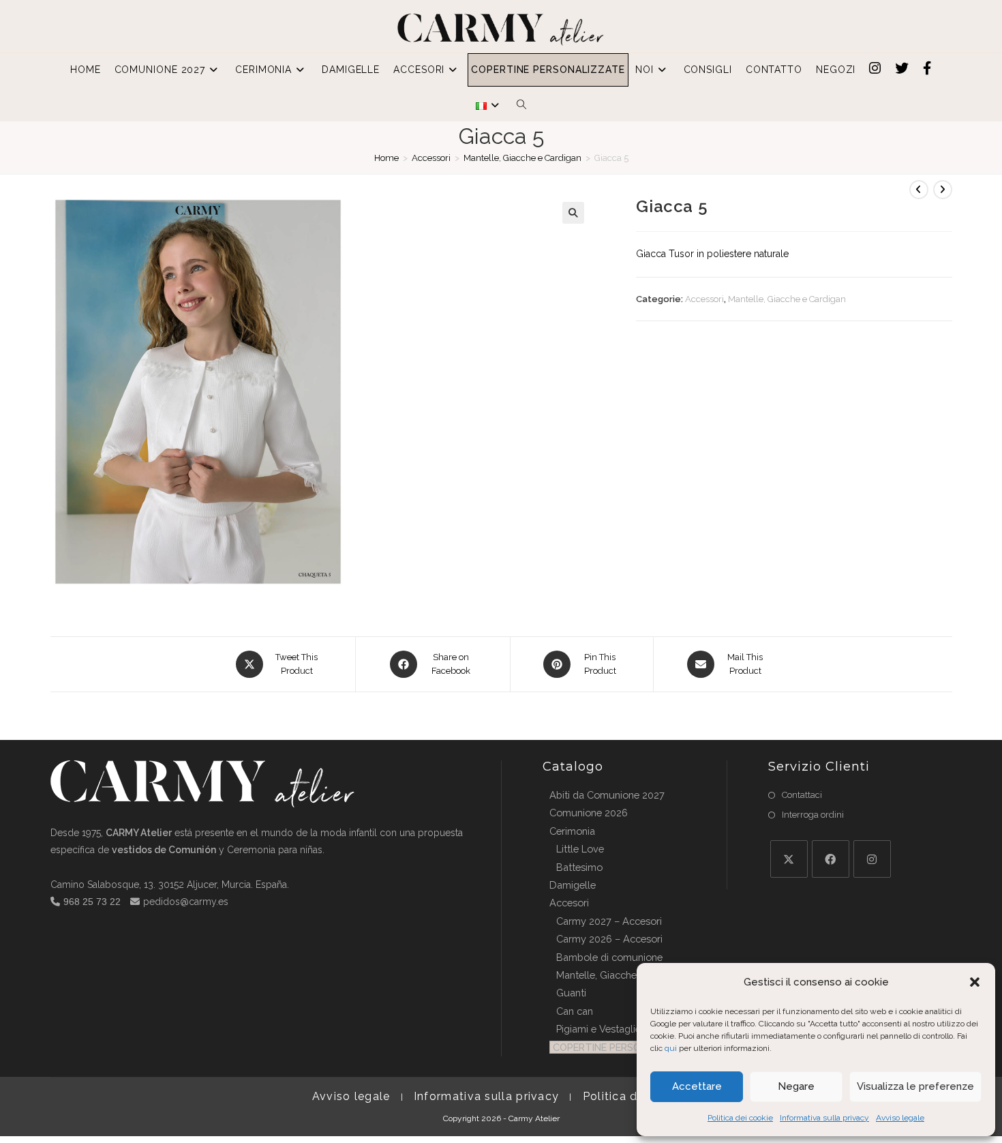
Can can (574, 1011)
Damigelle (572, 885)
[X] (789, 859)
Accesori (569, 902)
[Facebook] (830, 859)
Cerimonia (572, 831)
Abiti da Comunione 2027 (607, 795)
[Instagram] (872, 859)
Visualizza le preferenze (915, 1086)
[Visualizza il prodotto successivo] (942, 189)
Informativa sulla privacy (824, 1118)
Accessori (431, 158)
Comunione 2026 (588, 812)
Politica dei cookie (740, 1118)
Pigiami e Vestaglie (598, 1029)
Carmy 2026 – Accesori (609, 939)
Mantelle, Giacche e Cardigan (522, 158)
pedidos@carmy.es (185, 901)
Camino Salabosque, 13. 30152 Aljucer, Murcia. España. (169, 884)
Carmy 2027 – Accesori (609, 921)
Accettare (697, 1086)
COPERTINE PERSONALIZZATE (624, 1047)
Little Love (580, 849)
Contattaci (802, 795)
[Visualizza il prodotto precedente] (918, 189)
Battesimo (579, 867)
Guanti (571, 992)
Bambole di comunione (609, 957)
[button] (975, 982)
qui (671, 1048)
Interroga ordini (813, 815)
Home (386, 158)
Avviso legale (900, 1118)
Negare (796, 1086)
